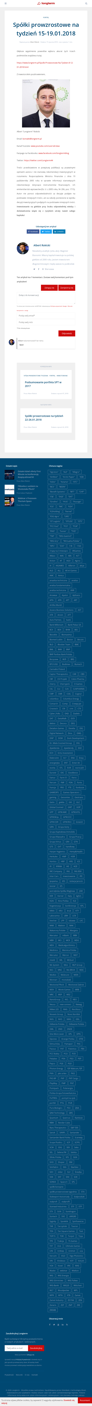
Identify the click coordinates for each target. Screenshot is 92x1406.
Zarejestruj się (66, 287)
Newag (79, 1004)
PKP (62, 1078)
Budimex (66, 664)
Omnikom (65, 1390)
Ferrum (53, 782)
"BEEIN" (62, 486)
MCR (68, 940)
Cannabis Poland (57, 669)
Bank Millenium (56, 624)
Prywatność (9, 1375)
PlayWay (53, 1083)
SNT (59, 1177)
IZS (61, 886)
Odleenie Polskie (57, 1024)
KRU (61, 910)
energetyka (55, 762)
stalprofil (66, 1201)
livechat (53, 920)
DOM (60, 738)
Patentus (72, 1048)
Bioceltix (53, 634)
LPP (62, 920)
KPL (82, 905)
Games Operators (71, 792)
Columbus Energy (71, 698)
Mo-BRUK (70, 970)
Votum (81, 1260)
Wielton (75, 1270)
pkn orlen (62, 1073)
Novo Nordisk (73, 1014)
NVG (52, 1019)
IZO (63, 881)
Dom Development (75, 738)
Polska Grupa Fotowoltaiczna (63, 1093)
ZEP (62, 1305)
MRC (52, 994)
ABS (70, 555)
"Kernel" (68, 511)
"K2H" (70, 506)
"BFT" (72, 491)
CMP (52, 693)
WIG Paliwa (73, 1280)
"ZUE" (61, 546)
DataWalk (62, 718)
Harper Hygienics (57, 851)
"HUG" (65, 501)
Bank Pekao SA (74, 624)
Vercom (53, 1255)
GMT (70, 807)
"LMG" (66, 516)
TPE (51, 1241)
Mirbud (70, 960)
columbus (54, 698)
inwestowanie (62, 376)
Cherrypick (65, 684)
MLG (66, 965)
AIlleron (71, 565)
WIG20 (66, 1285)
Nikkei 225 (54, 1009)
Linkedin (60, 231)
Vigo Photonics (76, 1255)
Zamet (77, 1295)
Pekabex (53, 1058)
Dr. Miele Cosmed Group (61, 743)
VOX (51, 1265)
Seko (76, 1147)
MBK (75, 935)
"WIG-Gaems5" (65, 536)
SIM (70, 1162)
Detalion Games (57, 728)
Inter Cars (54, 876)
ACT (77, 555)
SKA (64, 1167)
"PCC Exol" (54, 526)
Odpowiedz (67, 333)
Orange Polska (67, 1039)
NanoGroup (55, 999)
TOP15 (52, 1236)
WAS (77, 1265)
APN (51, 600)
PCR (74, 1053)
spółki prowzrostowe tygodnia (36, 376)
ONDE (69, 1029)
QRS (71, 1113)
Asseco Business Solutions (61, 610)
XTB (68, 1295)
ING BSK (78, 871)
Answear (53, 595)
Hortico (53, 861)
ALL (59, 570)
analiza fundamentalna (60, 585)
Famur (52, 777)
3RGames (76, 551)
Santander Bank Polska (60, 1137)
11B (70, 546)
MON (76, 974)
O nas (27, 1375)
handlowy (70, 846)
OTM (81, 1039)
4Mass (52, 555)
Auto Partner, (56, 620)
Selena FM (61, 1152)
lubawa (72, 920)
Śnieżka (78, 1172)
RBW (52, 1122)
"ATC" (75, 481)
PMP (64, 1083)
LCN (74, 915)
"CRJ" (52, 496)
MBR (52, 940)
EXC (62, 772)
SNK (51, 1177)
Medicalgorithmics (66, 945)
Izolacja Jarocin (76, 881)
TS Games (72, 1241)
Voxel (60, 1265)
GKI (70, 802)
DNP (52, 738)
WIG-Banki (54, 1285)
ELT (64, 758)
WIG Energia (63, 1275)
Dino (70, 733)
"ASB (81, 477)
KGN (52, 901)
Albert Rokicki (34, 42)
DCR (73, 718)
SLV (68, 1172)
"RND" (52, 531)
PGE (61, 1063)
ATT (69, 615)
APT (67, 600)
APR (59, 600)
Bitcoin (80, 639)
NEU (75, 999)
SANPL (62, 1132)
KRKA (52, 910)
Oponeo (53, 1039)
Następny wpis (46, 405)
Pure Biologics (56, 1108)
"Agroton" (54, 472)
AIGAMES (60, 565)
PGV (70, 1063)
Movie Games (64, 989)
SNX (67, 1177)
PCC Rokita (54, 1053)
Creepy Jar (76, 703)
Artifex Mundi (56, 605)
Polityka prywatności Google (59, 306)
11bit (79, 546)
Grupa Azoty (63, 827)
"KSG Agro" (55, 516)
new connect (65, 1004)
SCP (68, 1142)
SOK (76, 1177)
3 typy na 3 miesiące (59, 551)
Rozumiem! (85, 1400)
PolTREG (53, 1098)
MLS (51, 970)
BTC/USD (54, 664)
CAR (74, 674)
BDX (59, 629)
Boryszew (54, 659)
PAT (62, 1048)
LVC (81, 920)
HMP (64, 856)
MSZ (68, 994)
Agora (77, 560)
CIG (51, 689)
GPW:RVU (67, 822)
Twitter (47, 231)
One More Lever (57, 1034)
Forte (79, 782)
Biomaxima (67, 634)
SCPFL (77, 1142)
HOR (73, 856)
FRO (62, 787)
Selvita (74, 1152)
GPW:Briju (54, 817)
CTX (79, 708)
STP (80, 1206)
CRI (63, 708)
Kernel (60, 896)
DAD (67, 713)
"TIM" (52, 536)
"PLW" (75, 526)
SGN (75, 1157)
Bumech (78, 664)
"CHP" (81, 491)
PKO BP (53, 1078)
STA (82, 1191)
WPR (52, 1295)
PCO (66, 1053)
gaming (53, 797)
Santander (74, 1132)
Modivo (53, 974)
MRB (77, 989)
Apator (65, 595)
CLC (58, 689)
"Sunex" (63, 531)
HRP (63, 861)
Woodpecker (63, 1290)
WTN (60, 1295)
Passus (53, 1048)
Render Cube (64, 1122)
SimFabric (54, 1167)
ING (68, 871)
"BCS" (52, 486)
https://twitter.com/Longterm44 (38, 160)
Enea (81, 758)
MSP (60, 994)
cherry (52, 684)
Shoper (61, 1162)
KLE (74, 901)
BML (51, 649)
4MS (62, 555)
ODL (78, 1019)
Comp (65, 703)
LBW (66, 915)
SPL (73, 1182)
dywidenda (54, 748)
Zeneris (53, 1305)
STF (72, 1206)
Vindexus (61, 1260)
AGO (68, 560)
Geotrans (79, 797)
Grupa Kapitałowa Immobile (62, 832)
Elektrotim (54, 758)
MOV (52, 989)
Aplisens (76, 595)
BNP (68, 649)
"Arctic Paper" (68, 477)
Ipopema (54, 881)
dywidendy (69, 748)
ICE (78, 861)
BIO (76, 629)
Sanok (52, 1132)
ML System (54, 965)
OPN (78, 1034)
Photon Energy (56, 1068)
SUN (59, 1211)
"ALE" (65, 472)
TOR (62, 1236)
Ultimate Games (73, 1246)
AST (79, 610)
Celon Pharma (77, 679)
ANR (72, 590)
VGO (63, 1255)
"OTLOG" (69, 521)
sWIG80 (72, 1216)
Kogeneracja (55, 905)
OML (52, 1029)
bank (68, 620)
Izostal (52, 886)
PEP (79, 1058)
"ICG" (52, 506)
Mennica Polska (69, 950)
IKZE (75, 866)
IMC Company (56, 871)
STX (51, 1211)
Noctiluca (76, 1009)
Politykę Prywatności (23, 1359)
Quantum (54, 1117)
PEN (63, 1058)
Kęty (70, 896)
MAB (52, 925)
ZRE (78, 1305)
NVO (60, 1019)
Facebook (34, 231)
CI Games (78, 684)
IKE (67, 866)
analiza (75, 580)
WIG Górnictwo (56, 1280)
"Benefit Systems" (57, 491)
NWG (69, 1019)
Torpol (71, 1236)
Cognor (78, 693)
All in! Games (71, 570)
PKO (73, 1073)
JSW (81, 891)
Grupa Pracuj (75, 836)
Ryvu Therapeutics (58, 1127)
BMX (60, 649)
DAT (51, 718)
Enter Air (76, 762)
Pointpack (54, 1088)
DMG (79, 733)
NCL (66, 999)
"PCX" (65, 526)
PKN (51, 1073)
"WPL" (52, 546)
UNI (51, 1251)
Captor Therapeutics (59, 674)
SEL (51, 1152)
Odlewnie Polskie (76, 1024)
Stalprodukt (79, 1196)
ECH (51, 753)
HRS (71, 861)
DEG (73, 723)
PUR (70, 1103)
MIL (61, 960)
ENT (66, 762)
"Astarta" (64, 481)
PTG (62, 1103)
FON (71, 782)
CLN (67, 689)
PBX (82, 1048)
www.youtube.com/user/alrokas (45, 146)
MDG (76, 940)
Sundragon (71, 1211)
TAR (51, 1226)
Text (81, 1231)
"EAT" (70, 496)
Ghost (83, 1390)
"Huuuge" (77, 501)
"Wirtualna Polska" (71, 541)
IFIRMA (59, 866)
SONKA (53, 1182)
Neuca (52, 1004)
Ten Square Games (66, 1231)
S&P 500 (74, 1127)
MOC (81, 970)
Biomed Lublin (56, 639)
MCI (59, 940)
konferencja (70, 905)
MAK (71, 925)
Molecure (65, 974)
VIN (51, 1260)
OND (60, 1029)
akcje (82, 565)
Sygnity (53, 1221)
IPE (81, 876)
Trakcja (60, 1241)
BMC (77, 644)
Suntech (53, 1216)
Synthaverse (77, 1221)
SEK (68, 1147)
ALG (51, 570)
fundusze (80, 787)
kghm (78, 896)
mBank (65, 935)
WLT (51, 1290)
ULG (59, 1246)
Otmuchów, (55, 1044)
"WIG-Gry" (54, 541)
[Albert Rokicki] (23, 248)
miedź (52, 960)
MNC (60, 970)
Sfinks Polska (55, 1157)
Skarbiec (74, 1167)
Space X (63, 1182)
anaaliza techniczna (58, 580)
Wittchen (78, 1285)
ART (75, 600)
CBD (82, 674)
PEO (71, 1058)
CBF (51, 679)
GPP (51, 812)
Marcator (54, 935)
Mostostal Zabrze (76, 984)
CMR (60, 693)
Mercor (65, 955)
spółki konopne (56, 1186)
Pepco (52, 1063)
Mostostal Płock (57, 984)
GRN (52, 827)
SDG (60, 1147)
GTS (51, 846)
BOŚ (64, 659)
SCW (52, 1147)
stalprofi (53, 1201)
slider (60, 1172)
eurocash (79, 767)
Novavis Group (56, 1014)
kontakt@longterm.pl (32, 138)
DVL (78, 743)
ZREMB (53, 1310)
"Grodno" (54, 501)
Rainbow (79, 1117)
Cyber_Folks (55, 713)
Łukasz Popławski (26, 493)
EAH (80, 748)
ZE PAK (71, 1300)
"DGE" (61, 496)
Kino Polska (63, 901)
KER (51, 896)
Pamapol (68, 1044)
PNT (72, 1083)
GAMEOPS (54, 792)
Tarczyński (62, 1226)
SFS (67, 1157)
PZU (69, 1108)
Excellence (73, 772)
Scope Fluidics (56, 1142)
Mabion (61, 925)
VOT (72, 1260)
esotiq (52, 767)
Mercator (54, 955)
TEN (51, 1231)
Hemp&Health (76, 851)
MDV (52, 945)
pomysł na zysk (68, 1098)
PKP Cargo (73, 1078)
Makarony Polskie (57, 930)
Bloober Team (64, 644)
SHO (52, 1162)
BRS (72, 659)
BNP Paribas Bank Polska (61, 654)
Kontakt (35, 1375)
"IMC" (61, 506)
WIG (51, 1275)
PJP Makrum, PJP (74, 1068)
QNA (77, 1108)
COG (69, 693)
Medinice (54, 950)
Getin (52, 802)
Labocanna (55, 915)
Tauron (74, 1226)
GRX (67, 841)
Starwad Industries (58, 1206)
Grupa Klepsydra (57, 836)
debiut (52, 723)
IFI (51, 866)
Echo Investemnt (65, 753)
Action (52, 560)
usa (81, 1251)
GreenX (79, 822)
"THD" (73, 531)
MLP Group (77, 965)
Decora (63, 723)
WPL (76, 1290)
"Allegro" (76, 472)
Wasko (53, 1270)
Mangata (74, 930)
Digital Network (56, 733)
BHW (68, 629)
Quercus (66, 1117)
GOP (78, 807)
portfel (46, 17)
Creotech (54, 708)
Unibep (60, 1251)
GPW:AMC (62, 812)
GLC (78, 802)
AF (61, 560)
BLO (51, 644)
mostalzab (66, 979)
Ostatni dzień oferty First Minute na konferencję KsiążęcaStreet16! (29, 474)
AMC (52, 575)
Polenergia (68, 1088)
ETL (61, 767)
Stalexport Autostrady (59, 1196)
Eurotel (53, 772)
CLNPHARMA (78, 689)
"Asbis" (53, 481)
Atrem (60, 615)
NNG (65, 1009)
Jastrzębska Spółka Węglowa (62, 891)
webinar (63, 1270)
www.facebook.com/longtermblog (53, 153)
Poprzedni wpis (46, 367)
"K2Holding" (55, 511)
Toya (80, 1236)
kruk (69, 910)
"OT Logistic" (55, 521)
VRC (69, 1265)
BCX (51, 629)
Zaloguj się (49, 287)
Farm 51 (63, 777)
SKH (51, 1172)
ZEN (80, 1300)
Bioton (70, 639)
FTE (69, 787)
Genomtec (65, 797)
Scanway (79, 1137)
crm (71, 708)
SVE (63, 1216)
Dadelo (76, 713)
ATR (51, 615)
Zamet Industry (56, 1300)
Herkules (54, 856)
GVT (59, 846)
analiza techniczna (58, 590)
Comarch (54, 703)
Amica (61, 575)
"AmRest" (54, 477)
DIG (81, 728)
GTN (76, 841)
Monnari (53, 979)
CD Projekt (62, 679)
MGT (75, 955)
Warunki (19, 1375)
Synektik (64, 1221)
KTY (77, 910)
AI (50, 565)
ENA (73, 758)
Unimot (71, 1251)
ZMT (70, 1305)
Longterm (16, 1390)
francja (53, 787)
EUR (69, 767)
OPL (70, 1034)
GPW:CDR (54, 822)
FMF (62, 782)
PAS (78, 1044)
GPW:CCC (67, 817)
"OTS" (80, 521)
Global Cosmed (56, 807)
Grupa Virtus (55, 841)
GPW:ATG (75, 812)
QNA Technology (57, 1113)
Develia (72, 728)
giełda (61, 802)
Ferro (74, 777)
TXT (51, 1246)
